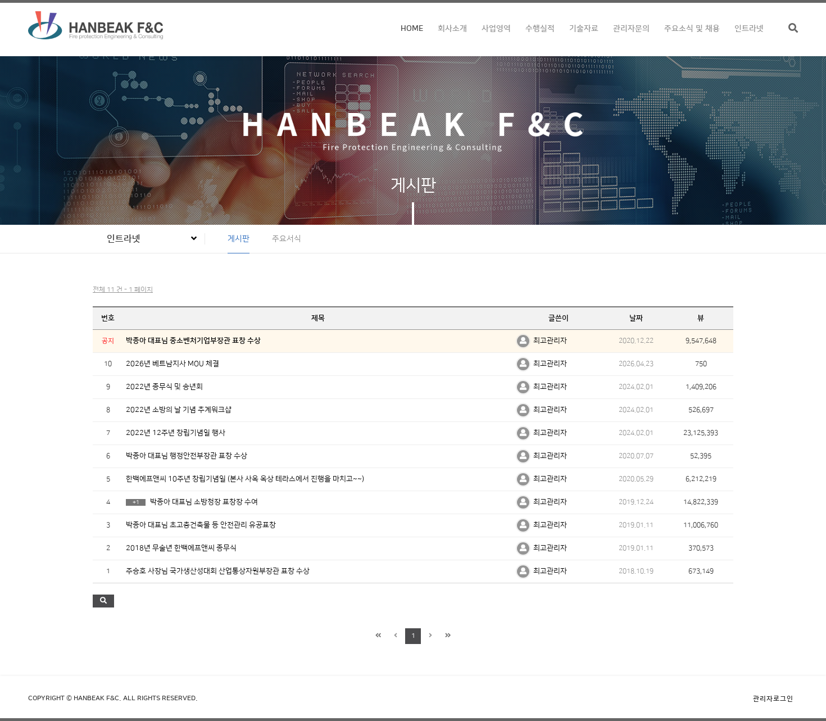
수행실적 (540, 28)
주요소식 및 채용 (692, 28)
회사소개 (452, 28)
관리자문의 (631, 28)
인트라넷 (749, 28)
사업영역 (496, 28)
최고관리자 (550, 340)
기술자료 (583, 28)
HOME (412, 28)
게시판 (238, 238)
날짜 (636, 318)
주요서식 (286, 238)
